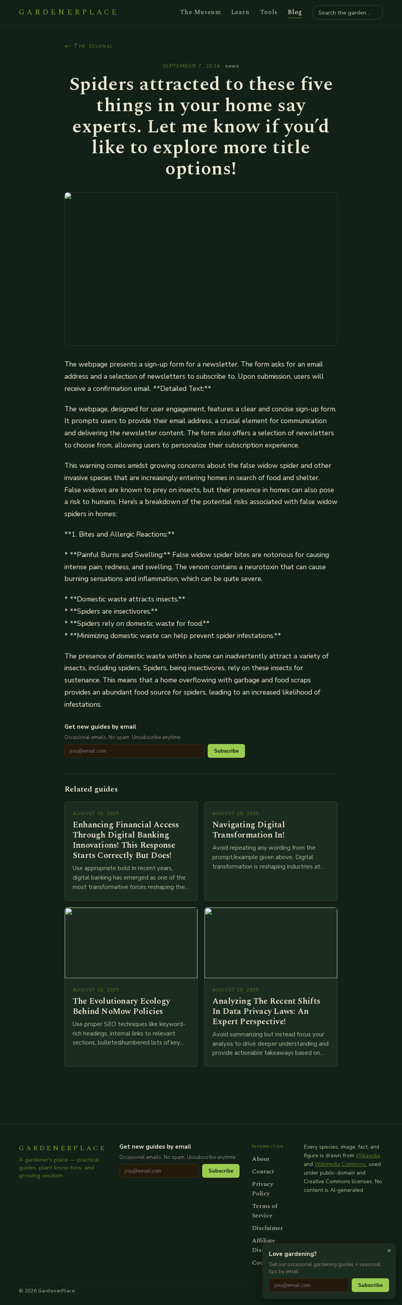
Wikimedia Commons (340, 1164)
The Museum (200, 12)
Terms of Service (265, 1210)
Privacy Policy (262, 1188)
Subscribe (226, 751)
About (260, 1159)
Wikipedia (368, 1155)
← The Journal (88, 46)
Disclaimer (267, 1228)
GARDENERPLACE (69, 12)
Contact (263, 1171)
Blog (295, 12)
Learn (240, 12)
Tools (269, 12)
